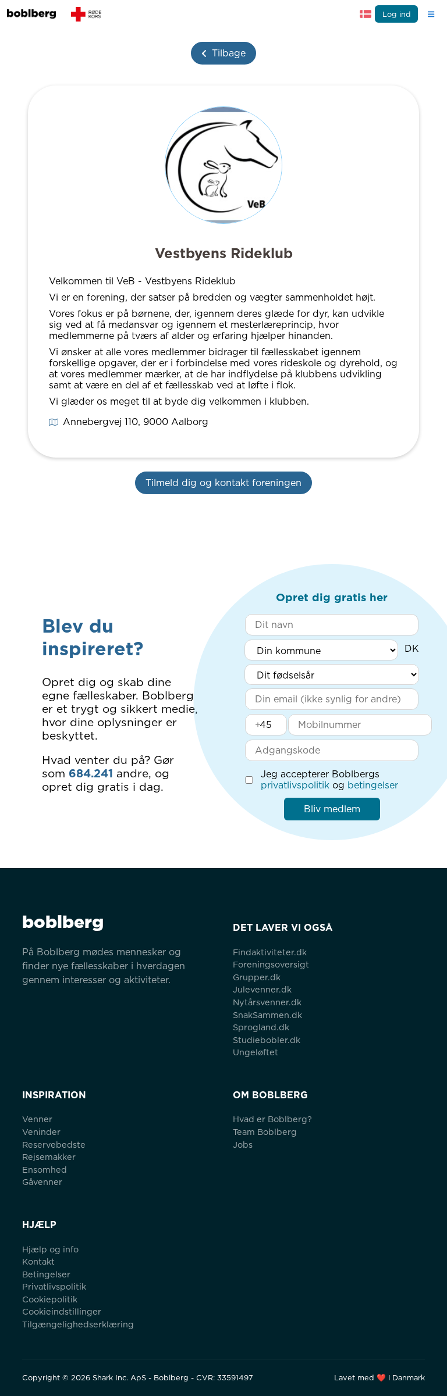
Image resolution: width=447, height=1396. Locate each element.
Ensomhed (44, 1169)
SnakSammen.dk (267, 1015)
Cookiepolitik (49, 1299)
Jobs (243, 1144)
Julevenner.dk (262, 989)
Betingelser (46, 1274)
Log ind (396, 14)
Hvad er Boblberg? (272, 1119)
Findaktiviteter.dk (270, 952)
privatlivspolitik (295, 785)
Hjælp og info (50, 1249)
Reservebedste (54, 1144)
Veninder (41, 1132)
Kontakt (38, 1261)
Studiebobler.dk (266, 1040)
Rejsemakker (49, 1157)
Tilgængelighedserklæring (78, 1324)
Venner (37, 1119)
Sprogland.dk (261, 1027)
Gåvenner (42, 1182)
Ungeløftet (255, 1052)
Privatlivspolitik (54, 1286)
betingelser (372, 785)
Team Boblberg (265, 1132)
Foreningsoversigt (271, 964)
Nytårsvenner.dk (267, 1002)
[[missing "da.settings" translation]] (365, 14)
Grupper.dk (257, 977)
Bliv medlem (332, 809)
